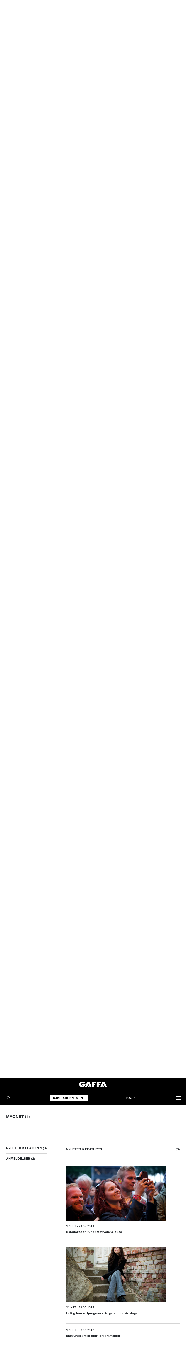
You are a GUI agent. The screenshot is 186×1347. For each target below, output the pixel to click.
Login (131, 1098)
